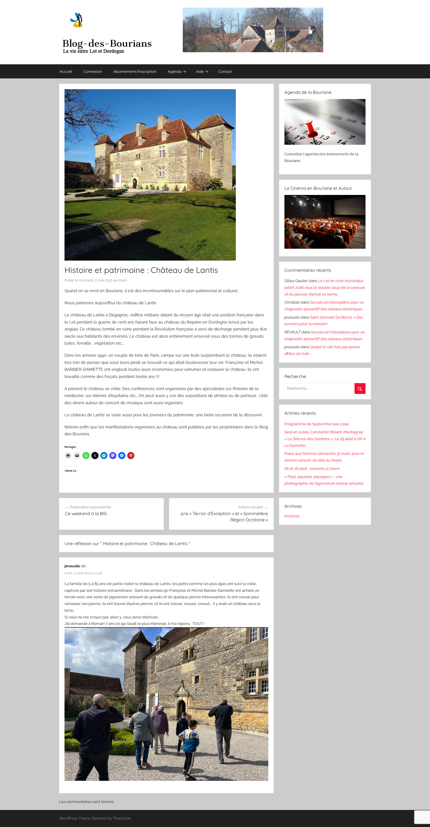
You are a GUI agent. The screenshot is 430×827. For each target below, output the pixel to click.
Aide (200, 71)
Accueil (66, 71)
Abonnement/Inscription (134, 71)
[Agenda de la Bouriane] (325, 143)
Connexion (93, 71)
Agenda (174, 71)
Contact (225, 71)
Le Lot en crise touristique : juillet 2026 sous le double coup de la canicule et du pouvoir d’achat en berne (324, 287)
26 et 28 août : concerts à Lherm (312, 468)
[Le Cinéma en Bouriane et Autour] (325, 247)
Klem (123, 280)
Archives (291, 516)
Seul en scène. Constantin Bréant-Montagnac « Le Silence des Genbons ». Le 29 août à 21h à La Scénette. (325, 439)
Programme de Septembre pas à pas (316, 424)
